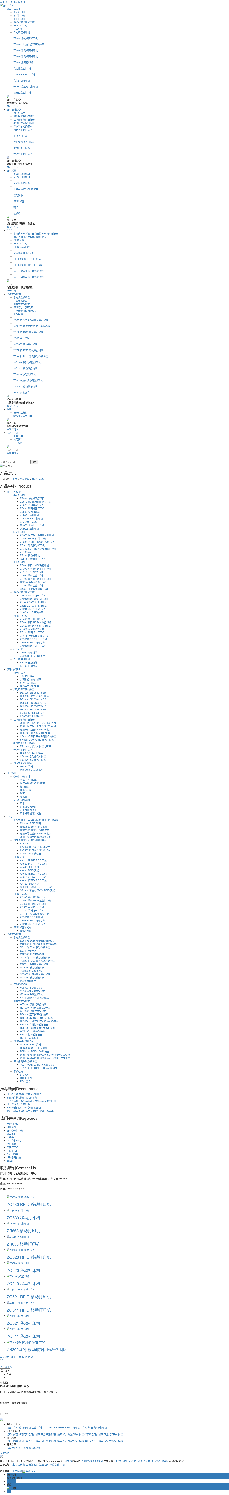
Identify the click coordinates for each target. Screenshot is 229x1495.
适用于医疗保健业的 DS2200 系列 (38, 726)
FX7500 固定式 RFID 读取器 (35, 850)
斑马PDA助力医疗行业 (18, 1104)
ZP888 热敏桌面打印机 (25, 38)
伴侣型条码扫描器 (22, 126)
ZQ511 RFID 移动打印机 (29, 1310)
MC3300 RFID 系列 (23, 253)
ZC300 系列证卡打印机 (32, 632)
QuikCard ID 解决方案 (31, 612)
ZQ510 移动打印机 (23, 1283)
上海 (14, 1464)
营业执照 (67, 1461)
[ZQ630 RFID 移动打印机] (21, 1196)
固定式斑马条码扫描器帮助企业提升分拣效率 (30, 1110)
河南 (52, 1464)
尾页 (10, 1366)
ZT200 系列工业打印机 (32, 585)
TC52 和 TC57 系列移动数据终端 (30, 356)
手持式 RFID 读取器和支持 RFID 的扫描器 (35, 233)
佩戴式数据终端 (21, 304)
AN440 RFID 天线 (29, 867)
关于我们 (10, 1)
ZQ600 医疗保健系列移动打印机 (37, 535)
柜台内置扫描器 (21, 147)
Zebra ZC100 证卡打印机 (33, 605)
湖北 (57, 1464)
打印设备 (11, 1127)
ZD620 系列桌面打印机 (25, 50)
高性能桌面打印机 (22, 68)
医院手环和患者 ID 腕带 (25, 189)
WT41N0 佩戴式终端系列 (33, 1031)
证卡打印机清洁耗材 (30, 813)
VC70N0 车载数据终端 (32, 994)
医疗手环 (11, 1137)
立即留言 (4, 1452)
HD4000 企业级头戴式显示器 (35, 1007)
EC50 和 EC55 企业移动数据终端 (30, 320)
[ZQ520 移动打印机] (18, 1262)
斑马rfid (11, 1133)
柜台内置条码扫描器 (24, 122)
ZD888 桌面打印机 (23, 62)
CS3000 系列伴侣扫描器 (33, 759)
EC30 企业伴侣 (21, 338)
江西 (41, 1464)
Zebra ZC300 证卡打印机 (33, 602)
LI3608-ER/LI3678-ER (32, 716)
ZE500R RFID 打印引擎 (32, 642)
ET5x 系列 (25, 1081)
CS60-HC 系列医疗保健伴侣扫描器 (38, 736)
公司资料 (18, 439)
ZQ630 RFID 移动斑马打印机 (35, 625)
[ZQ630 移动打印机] (18, 1210)
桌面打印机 (19, 12)
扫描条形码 (12, 1150)
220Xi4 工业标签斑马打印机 (34, 588)
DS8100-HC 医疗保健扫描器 (35, 733)
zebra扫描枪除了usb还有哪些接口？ (26, 1107)
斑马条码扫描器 (159, 1461)
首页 (2, 1)
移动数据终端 (14, 294)
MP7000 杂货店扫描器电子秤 (35, 746)
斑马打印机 (121, 1461)
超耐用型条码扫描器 (24, 116)
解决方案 (11, 409)
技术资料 (18, 442)
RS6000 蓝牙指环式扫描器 (34, 1014)
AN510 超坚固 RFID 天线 (33, 860)
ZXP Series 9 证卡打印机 (33, 595)
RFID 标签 (18, 201)
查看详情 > (12, 106)
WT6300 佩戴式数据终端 (33, 1004)
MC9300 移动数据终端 (25, 344)
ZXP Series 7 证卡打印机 (33, 645)
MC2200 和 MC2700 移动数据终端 (31, 326)
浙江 (25, 1464)
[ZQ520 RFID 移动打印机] (21, 1249)
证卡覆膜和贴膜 (28, 806)
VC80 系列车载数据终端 (32, 991)
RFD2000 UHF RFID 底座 (27, 259)
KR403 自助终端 (28, 665)
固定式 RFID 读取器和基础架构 (29, 236)
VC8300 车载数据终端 (31, 987)
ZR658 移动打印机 (23, 1244)
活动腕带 (18, 195)
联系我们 (20, 1)
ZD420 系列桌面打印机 (25, 56)
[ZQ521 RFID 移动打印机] (21, 1289)
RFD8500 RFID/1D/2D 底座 (28, 265)
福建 (36, 1464)
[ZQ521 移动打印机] (18, 1315)
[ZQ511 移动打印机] (18, 1328)
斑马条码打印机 (15, 1130)
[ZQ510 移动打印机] (18, 1276)
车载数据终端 (20, 300)
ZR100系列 (26, 552)
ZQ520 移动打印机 (23, 1270)
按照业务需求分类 (22, 416)
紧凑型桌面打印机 (22, 92)
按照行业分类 (20, 412)
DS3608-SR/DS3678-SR (33, 709)
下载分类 (18, 436)
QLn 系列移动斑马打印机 (33, 558)
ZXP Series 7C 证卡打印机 (34, 598)
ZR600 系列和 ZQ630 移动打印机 (37, 542)
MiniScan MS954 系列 (31, 769)
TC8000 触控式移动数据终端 (28, 380)
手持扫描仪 (12, 1123)
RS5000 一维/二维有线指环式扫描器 (39, 1021)
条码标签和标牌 (21, 183)
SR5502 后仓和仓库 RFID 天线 (36, 887)
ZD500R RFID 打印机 (24, 74)
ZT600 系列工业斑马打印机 (34, 565)
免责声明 (30, 1471)
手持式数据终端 (21, 297)
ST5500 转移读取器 (30, 853)
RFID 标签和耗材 (22, 246)
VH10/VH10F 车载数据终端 (34, 997)
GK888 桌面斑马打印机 (25, 86)
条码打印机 (12, 1147)
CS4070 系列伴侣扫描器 (33, 756)
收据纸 (16, 213)
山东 (47, 1464)
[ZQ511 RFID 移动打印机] (21, 1302)
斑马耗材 (11, 170)
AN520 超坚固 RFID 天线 (33, 863)
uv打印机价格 (14, 1140)
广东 (63, 1464)
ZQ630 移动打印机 (23, 1217)
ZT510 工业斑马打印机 (32, 572)
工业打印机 (19, 18)
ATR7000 (25, 843)
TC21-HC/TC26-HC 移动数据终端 (37, 1064)
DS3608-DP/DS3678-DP (33, 699)
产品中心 (24, 478)
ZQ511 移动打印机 (23, 1336)
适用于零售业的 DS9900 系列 (28, 271)
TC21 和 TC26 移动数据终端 (28, 332)
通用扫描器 (19, 112)
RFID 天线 (18, 240)
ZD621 (10, 1160)
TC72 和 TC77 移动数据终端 (28, 350)
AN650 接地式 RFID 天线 (33, 873)
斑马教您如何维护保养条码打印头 (24, 1094)
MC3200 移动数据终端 (25, 368)
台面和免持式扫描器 (24, 141)
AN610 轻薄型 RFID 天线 (33, 877)
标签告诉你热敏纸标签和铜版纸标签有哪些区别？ (32, 1100)
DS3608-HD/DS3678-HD (33, 702)
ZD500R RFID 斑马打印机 (34, 639)
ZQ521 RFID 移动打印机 (29, 1296)
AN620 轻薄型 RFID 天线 (33, 880)
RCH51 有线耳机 (29, 1037)
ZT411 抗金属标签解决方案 (34, 635)
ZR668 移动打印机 (23, 1230)
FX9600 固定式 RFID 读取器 (35, 846)
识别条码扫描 (14, 1157)
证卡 (22, 803)
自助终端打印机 (21, 32)
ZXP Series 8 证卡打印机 (33, 609)
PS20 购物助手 (21, 392)
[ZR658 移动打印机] (18, 1236)
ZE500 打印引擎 (28, 652)
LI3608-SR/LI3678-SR (32, 712)
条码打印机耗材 (21, 173)
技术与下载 (12, 432)
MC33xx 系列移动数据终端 (27, 362)
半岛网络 (17, 1471)
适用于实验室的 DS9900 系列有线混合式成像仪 (45, 1058)
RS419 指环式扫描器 (31, 1034)
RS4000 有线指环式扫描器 (34, 1024)
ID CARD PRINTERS (24, 22)
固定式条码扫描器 (22, 129)
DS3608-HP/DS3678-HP (33, 706)
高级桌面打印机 (21, 80)
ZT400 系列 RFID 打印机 (33, 619)
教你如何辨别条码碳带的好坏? (23, 1097)
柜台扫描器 (12, 1154)
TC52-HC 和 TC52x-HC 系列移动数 (38, 1068)
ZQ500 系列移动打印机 (32, 545)
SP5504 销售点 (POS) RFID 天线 (37, 890)
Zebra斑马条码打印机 (139, 1461)
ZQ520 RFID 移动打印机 (29, 1257)
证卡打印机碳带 (28, 810)
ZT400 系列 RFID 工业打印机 (35, 578)
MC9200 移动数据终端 (25, 386)
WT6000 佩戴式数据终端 (33, 1011)
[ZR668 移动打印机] (18, 1223)
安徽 (30, 1464)
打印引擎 (18, 28)
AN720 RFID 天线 (29, 883)
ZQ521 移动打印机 (23, 1323)
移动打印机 (19, 15)
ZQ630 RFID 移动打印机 (33, 538)
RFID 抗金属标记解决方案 (33, 582)
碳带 (15, 207)
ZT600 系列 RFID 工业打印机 (35, 568)
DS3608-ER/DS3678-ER (33, 692)
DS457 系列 (26, 766)
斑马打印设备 (14, 8)
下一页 (3, 1366)
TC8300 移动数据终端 (25, 374)
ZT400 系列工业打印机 (32, 575)
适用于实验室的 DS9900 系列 (28, 277)
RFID (9, 230)
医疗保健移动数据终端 (25, 310)
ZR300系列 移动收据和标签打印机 (38, 548)
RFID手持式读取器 (23, 307)
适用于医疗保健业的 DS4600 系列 (38, 722)
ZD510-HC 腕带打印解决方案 (28, 44)
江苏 (20, 1464)
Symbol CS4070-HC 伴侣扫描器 (37, 739)
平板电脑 (18, 314)
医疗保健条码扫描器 (24, 119)
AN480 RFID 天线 (29, 870)
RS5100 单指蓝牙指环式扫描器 (36, 1017)
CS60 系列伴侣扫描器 (31, 753)
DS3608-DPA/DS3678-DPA (34, 696)
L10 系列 (25, 1074)
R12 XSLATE (27, 1078)
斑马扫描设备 (14, 109)
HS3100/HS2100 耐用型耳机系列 (37, 1027)
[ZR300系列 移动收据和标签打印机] (26, 1342)
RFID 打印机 (20, 25)
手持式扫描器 (20, 135)
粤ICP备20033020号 (92, 1461)
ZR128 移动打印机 (30, 555)
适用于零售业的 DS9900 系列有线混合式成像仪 (45, 1054)
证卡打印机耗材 (21, 177)
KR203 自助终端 (28, 662)
